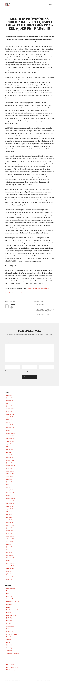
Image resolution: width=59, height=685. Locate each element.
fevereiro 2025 (10, 428)
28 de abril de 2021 (24, 15)
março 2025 (9, 425)
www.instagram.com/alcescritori (37, 288)
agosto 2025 (9, 417)
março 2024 (9, 457)
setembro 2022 (10, 506)
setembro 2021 (10, 539)
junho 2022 (9, 514)
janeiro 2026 (9, 406)
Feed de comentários (12, 667)
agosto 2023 (9, 476)
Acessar (8, 662)
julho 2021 (9, 544)
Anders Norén (46, 681)
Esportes (8, 612)
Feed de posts (10, 664)
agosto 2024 (9, 444)
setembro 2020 (10, 569)
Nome (7, 363)
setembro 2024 (10, 441)
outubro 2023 (10, 471)
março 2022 (9, 522)
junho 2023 (9, 482)
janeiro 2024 (9, 463)
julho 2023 (9, 479)
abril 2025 (9, 422)
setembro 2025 (10, 414)
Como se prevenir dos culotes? (43, 314)
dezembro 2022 (10, 498)
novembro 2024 (10, 436)
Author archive (12, 307)
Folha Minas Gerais (14, 681)
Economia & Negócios (12, 602)
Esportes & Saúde (11, 615)
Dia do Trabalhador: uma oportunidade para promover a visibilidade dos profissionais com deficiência (45, 311)
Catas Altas (9, 596)
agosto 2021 (9, 541)
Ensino (8, 607)
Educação (9, 604)
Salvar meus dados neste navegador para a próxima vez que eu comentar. (24, 371)
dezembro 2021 (10, 531)
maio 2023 (9, 485)
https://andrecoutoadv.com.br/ (18, 293)
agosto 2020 (9, 571)
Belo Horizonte (10, 588)
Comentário (8, 342)
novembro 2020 (10, 563)
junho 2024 (9, 449)
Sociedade (9, 650)
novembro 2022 (10, 501)
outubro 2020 (10, 566)
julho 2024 (9, 447)
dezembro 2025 (10, 409)
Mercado (8, 623)
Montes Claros (10, 631)
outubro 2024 (10, 438)
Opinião (8, 640)
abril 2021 (9, 552)
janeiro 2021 (9, 560)
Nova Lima (9, 637)
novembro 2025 (10, 411)
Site (40, 363)
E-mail (24, 363)
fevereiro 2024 (10, 460)
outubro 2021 (10, 536)
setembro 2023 (10, 474)
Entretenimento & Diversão (14, 610)
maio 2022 (9, 517)
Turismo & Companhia (12, 653)
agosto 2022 (9, 509)
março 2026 (9, 401)
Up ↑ (53, 681)
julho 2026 (9, 395)
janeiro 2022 (9, 528)
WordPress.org (10, 670)
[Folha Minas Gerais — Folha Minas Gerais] (8, 4)
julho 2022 (9, 512)
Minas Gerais (10, 626)
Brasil (7, 593)
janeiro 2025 (9, 430)
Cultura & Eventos (11, 599)
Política (8, 642)
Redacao (13, 304)
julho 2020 (9, 574)
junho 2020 (9, 577)
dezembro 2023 (10, 466)
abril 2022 (9, 520)
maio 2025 (9, 419)
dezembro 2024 (10, 433)
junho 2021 (9, 547)
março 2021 (9, 555)
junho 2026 (9, 398)
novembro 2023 (10, 468)
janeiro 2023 (9, 495)
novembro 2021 (10, 533)
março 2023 (9, 490)
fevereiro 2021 (10, 558)
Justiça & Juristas (40, 304)
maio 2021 (9, 550)
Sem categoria (10, 648)
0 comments (36, 15)
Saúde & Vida (10, 645)
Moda (8, 629)
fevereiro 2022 (10, 525)
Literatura (9, 621)
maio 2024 (9, 452)
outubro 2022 (10, 503)
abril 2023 (9, 487)
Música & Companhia (12, 634)
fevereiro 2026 (10, 403)
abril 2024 (9, 455)
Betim (8, 591)
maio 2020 (9, 579)
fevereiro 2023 (10, 493)
